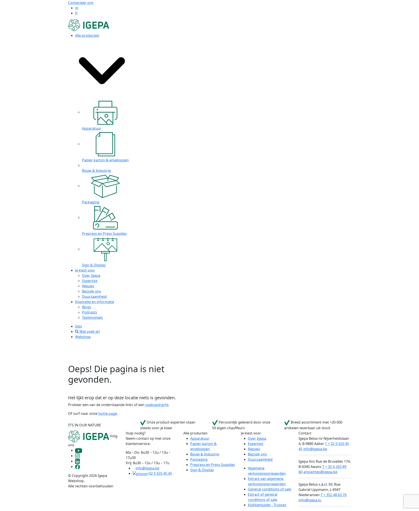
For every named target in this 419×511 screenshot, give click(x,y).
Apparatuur (200, 438)
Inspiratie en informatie (94, 301)
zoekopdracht (156, 404)
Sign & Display (202, 469)
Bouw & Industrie (204, 454)
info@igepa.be (147, 468)
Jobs (78, 326)
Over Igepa (91, 275)
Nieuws (88, 286)
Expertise (89, 280)
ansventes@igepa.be (320, 471)
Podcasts (89, 312)
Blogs (86, 307)
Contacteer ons (80, 2)
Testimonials (92, 317)
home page (107, 413)
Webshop (83, 336)
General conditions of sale (269, 489)
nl (76, 7)
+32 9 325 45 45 (159, 473)
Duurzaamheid (94, 296)
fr (76, 13)
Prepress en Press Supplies (212, 464)
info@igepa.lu (310, 500)
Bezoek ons (91, 291)
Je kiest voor (85, 270)
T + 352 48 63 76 (334, 494)
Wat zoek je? (89, 331)
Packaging (199, 459)
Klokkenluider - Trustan (267, 504)
